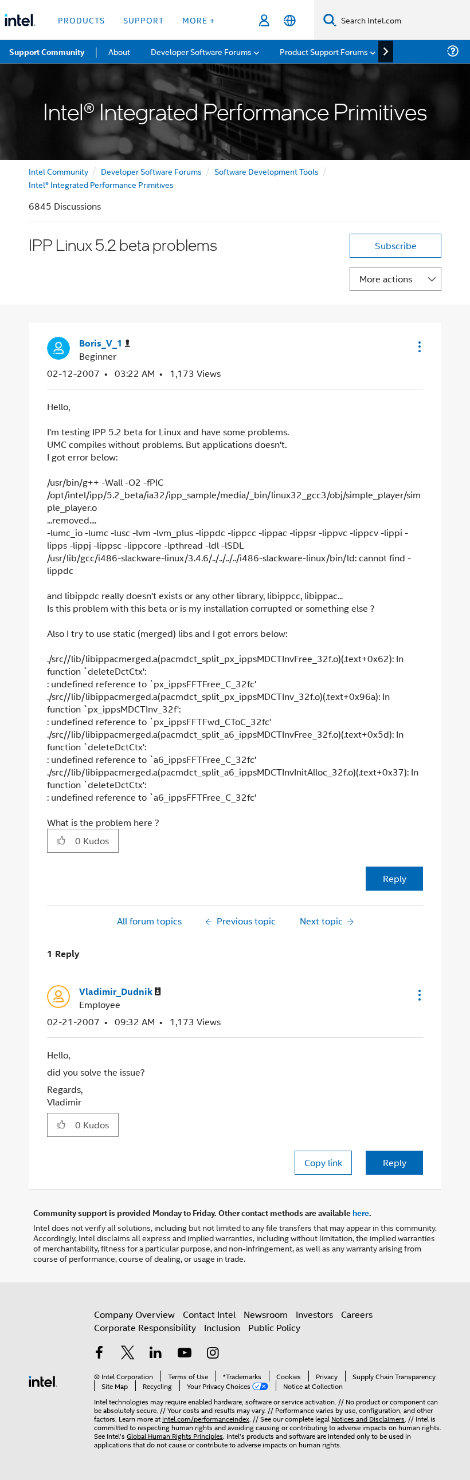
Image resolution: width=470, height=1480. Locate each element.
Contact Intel (209, 1314)
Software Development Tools (266, 171)
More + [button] (198, 20)
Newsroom (266, 1314)
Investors (314, 1314)
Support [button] (143, 20)
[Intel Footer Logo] (43, 1380)
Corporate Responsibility (145, 1327)
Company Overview (134, 1314)
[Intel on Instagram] (212, 1353)
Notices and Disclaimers (368, 1418)
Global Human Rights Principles (175, 1435)
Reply (394, 878)
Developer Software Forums (151, 171)
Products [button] (81, 20)
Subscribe (396, 245)
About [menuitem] (119, 51)
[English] (290, 20)
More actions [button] (385, 278)
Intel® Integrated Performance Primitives (101, 184)
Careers (357, 1314)
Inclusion (222, 1327)
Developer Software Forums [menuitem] (201, 51)
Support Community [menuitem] (46, 51)
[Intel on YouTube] (184, 1353)
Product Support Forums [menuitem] (324, 51)
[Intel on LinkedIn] (156, 1353)
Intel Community (58, 171)
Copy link (323, 1162)
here (360, 1212)
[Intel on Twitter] (128, 1353)
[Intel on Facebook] (99, 1353)
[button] (418, 346)
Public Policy (274, 1327)
